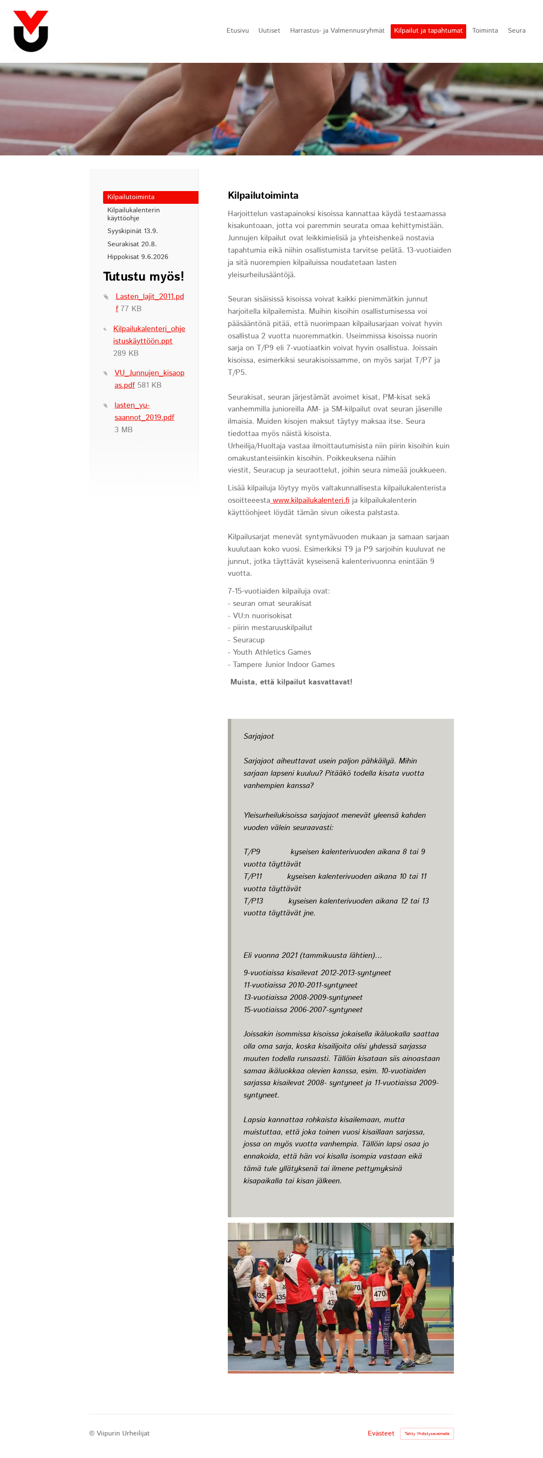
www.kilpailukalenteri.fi (310, 500)
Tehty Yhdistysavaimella (427, 1434)
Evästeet (381, 1433)
